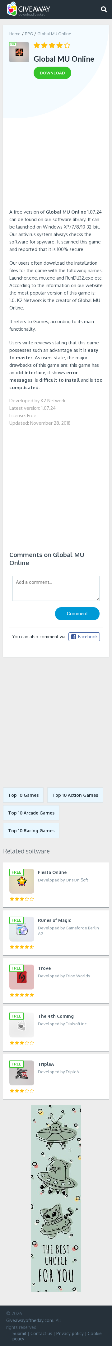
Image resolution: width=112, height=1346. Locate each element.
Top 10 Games (23, 795)
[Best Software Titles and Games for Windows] (56, 722)
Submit (19, 1333)
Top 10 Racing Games (31, 830)
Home (15, 33)
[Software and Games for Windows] (28, 9)
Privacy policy (70, 1333)
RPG (29, 33)
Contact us (41, 1333)
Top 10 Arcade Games (31, 812)
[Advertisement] (56, 146)
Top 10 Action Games (75, 795)
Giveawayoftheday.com (29, 1320)
